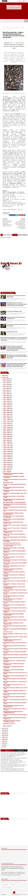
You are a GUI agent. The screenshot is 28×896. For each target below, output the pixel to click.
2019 (3, 737)
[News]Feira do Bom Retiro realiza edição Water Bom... (13, 548)
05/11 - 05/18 (6, 440)
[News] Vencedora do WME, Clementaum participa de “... (13, 664)
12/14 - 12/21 (6, 382)
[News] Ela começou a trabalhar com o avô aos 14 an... (15, 688)
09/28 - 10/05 (6, 403)
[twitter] (20, 1)
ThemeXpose (8, 894)
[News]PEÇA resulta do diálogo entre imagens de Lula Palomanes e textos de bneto (12, 868)
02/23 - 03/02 (6, 460)
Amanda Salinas (23, 894)
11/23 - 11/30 (6, 388)
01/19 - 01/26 (6, 470)
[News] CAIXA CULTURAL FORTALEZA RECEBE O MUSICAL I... (14, 551)
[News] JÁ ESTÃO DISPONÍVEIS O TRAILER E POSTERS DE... (13, 477)
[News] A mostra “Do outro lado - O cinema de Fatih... (15, 528)
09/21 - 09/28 (6, 405)
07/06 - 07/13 (6, 425)
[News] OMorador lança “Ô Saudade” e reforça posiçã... (13, 599)
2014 (3, 747)
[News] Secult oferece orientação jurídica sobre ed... (14, 605)
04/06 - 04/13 (6, 449)
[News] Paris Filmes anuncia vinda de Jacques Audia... (15, 620)
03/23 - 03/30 (6, 453)
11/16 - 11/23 (6, 390)
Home (4, 27)
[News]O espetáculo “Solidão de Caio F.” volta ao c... (15, 634)
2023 (3, 730)
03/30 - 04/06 (6, 451)
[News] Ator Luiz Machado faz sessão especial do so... (15, 715)
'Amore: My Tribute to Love (7, 882)
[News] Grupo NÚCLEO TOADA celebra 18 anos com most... (14, 590)
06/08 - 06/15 (6, 433)
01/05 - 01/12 (6, 726)
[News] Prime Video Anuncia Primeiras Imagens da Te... (13, 531)
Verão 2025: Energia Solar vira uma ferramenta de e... (12, 545)
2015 (3, 745)
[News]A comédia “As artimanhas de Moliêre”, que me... (15, 652)
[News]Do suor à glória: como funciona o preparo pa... (13, 557)
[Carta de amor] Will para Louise (14, 311)
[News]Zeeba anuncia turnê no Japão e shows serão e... (15, 637)
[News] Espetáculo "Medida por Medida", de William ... (14, 691)
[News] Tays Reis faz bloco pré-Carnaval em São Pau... (14, 554)
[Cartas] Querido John (12, 331)
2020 (3, 735)
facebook (24, 234)
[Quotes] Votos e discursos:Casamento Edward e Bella (16, 296)
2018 (3, 739)
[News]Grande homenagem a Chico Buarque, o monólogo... (15, 560)
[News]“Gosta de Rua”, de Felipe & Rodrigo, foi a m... (15, 581)
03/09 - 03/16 (6, 457)
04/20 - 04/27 (6, 446)
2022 (3, 732)
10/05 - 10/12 (6, 401)
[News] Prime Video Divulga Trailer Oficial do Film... (14, 537)
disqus (19, 234)
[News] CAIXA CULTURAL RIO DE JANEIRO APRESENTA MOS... (13, 474)
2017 (3, 741)
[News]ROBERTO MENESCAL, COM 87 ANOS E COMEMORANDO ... (14, 587)
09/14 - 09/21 (6, 406)
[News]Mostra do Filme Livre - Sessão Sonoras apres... (15, 682)
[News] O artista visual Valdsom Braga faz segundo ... (14, 572)
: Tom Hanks (12, 884)
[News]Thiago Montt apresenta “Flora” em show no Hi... (14, 685)
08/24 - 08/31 (6, 412)
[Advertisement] (9, 281)
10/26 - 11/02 (6, 395)
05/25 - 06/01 (6, 436)
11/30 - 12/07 (6, 386)
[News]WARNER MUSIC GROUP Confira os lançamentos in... (13, 513)
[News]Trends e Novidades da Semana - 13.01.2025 (13, 667)
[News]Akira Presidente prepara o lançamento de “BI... (12, 721)
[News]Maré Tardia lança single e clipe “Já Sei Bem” (15, 494)
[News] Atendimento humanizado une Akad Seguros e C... (14, 718)
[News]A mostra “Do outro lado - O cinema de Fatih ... (15, 525)
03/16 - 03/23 (6, 455)
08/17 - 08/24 (6, 414)
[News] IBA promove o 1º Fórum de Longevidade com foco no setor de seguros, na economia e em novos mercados (17, 304)
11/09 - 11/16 (6, 392)
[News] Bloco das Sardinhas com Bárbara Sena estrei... (15, 593)
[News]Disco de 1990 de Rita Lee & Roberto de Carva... (14, 507)
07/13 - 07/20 (6, 423)
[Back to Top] (14, 892)
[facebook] (18, 1)
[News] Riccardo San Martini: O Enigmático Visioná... (14, 575)
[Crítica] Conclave (8, 632)
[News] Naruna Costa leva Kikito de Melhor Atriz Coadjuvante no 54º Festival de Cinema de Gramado (17, 356)
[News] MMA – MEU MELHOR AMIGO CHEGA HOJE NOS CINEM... (15, 540)
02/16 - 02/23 (6, 462)
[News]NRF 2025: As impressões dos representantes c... (12, 640)
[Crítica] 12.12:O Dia (8, 482)
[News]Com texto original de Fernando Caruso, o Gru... (13, 522)
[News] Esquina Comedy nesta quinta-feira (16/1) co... (14, 611)
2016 (3, 743)
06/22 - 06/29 (6, 429)
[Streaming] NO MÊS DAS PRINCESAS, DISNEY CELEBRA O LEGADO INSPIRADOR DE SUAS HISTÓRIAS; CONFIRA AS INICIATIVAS (17, 365)
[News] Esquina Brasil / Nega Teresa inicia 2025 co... (15, 655)
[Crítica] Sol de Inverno (9, 723)
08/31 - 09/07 (6, 410)
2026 (3, 375)
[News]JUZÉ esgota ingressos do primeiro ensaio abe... (14, 596)
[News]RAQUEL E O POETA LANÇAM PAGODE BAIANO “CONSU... (14, 500)
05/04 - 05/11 (6, 442)
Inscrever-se (21, 750)
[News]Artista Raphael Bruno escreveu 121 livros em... (14, 566)
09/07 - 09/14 (6, 408)
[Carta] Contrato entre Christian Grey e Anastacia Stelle (16, 318)
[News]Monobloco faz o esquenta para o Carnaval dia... (13, 516)
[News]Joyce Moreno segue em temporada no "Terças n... (15, 649)
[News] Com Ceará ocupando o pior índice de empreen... (15, 709)
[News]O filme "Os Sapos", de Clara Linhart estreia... (14, 584)
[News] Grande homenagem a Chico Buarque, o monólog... (15, 608)
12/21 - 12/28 (6, 381)
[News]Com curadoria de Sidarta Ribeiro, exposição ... (13, 670)
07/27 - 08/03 (6, 419)
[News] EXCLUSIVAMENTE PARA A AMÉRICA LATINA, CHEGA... (13, 614)
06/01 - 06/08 (6, 434)
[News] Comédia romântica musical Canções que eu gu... (14, 694)
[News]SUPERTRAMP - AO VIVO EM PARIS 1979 (14, 502)
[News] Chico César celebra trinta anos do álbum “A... (14, 578)
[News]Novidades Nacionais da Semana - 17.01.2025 (13, 488)
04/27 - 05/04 (6, 444)
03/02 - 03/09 (6, 458)
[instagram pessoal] (25, 1)
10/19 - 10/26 (6, 397)
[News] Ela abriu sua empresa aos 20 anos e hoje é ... (14, 646)
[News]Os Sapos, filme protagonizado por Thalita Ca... (14, 519)
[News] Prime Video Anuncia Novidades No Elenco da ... (14, 534)
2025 (3, 377)
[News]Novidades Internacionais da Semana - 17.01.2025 (15, 491)
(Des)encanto (18, 882)
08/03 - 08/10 (6, 418)
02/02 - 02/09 (6, 466)
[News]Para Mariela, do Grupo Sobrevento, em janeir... (15, 673)
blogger (15, 234)
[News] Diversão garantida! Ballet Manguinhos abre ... (15, 629)
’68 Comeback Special (6, 887)
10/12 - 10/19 (6, 399)
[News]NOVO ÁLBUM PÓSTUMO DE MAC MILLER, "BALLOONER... (14, 504)
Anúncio (7, 750)
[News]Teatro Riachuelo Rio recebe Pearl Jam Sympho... (15, 658)
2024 (3, 728)
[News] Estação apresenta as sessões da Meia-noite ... (13, 617)
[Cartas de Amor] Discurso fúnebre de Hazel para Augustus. (17, 325)
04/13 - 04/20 (6, 447)
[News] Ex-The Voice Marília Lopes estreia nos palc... (15, 700)
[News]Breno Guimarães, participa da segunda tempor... (13, 569)
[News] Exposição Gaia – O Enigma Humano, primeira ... (14, 661)
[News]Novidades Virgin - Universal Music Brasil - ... (14, 497)
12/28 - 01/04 (6, 379)
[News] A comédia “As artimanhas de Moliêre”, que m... (15, 703)
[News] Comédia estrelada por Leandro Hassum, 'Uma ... (13, 623)
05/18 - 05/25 (6, 438)
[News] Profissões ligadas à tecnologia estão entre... (14, 679)
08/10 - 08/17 (6, 416)
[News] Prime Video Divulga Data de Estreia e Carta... (14, 626)
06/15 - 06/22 (6, 431)
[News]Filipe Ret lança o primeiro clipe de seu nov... (15, 643)
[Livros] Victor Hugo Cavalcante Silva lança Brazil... (14, 485)
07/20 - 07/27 (6, 421)
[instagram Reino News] (23, 1)
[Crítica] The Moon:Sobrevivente (11, 543)
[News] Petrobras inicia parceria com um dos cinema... (14, 480)
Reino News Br (11, 263)
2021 (3, 734)
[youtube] (21, 1)
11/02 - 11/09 (6, 393)
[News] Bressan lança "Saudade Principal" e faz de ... (14, 602)
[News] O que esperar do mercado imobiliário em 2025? (15, 563)
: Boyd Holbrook (5, 884)
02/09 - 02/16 (6, 464)
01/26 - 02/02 (6, 468)
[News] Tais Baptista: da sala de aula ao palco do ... (15, 510)
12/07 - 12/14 (6, 384)
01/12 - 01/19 (6, 471)
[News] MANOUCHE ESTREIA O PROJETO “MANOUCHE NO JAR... (13, 712)
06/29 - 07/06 (6, 427)
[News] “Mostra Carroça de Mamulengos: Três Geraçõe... (15, 676)
